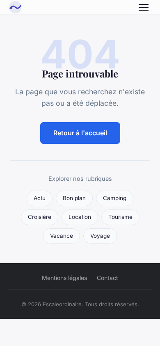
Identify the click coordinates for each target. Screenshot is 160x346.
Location (80, 217)
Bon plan (74, 198)
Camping (114, 198)
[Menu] (143, 7)
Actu (40, 198)
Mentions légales (64, 277)
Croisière (39, 217)
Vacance (61, 235)
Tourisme (120, 217)
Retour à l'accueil (80, 133)
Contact (107, 277)
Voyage (100, 235)
